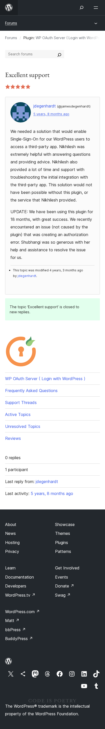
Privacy (12, 551)
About (10, 524)
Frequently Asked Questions (31, 390)
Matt (12, 620)
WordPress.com (22, 611)
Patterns (63, 551)
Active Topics (18, 414)
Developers (15, 585)
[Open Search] (81, 7)
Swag (63, 595)
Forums (11, 23)
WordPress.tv (20, 595)
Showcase (65, 524)
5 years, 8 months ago (51, 114)
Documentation (19, 577)
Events (61, 577)
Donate (64, 585)
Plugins (61, 542)
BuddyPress (19, 638)
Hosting (12, 542)
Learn (10, 567)
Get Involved (67, 567)
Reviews (13, 438)
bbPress (15, 629)
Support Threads (21, 402)
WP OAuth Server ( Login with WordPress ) (45, 378)
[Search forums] (59, 54)
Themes (62, 533)
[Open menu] (97, 7)
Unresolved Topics (22, 426)
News (10, 533)
